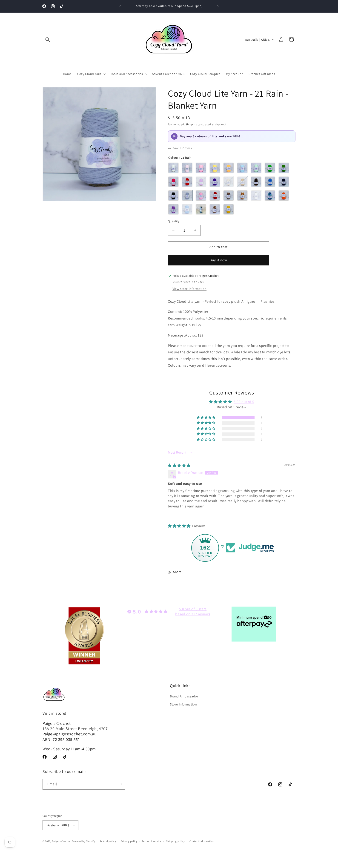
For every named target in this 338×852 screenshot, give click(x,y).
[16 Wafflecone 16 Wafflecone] (242, 181)
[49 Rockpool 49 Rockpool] (269, 195)
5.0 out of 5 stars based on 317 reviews (192, 611)
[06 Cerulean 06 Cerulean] (242, 167)
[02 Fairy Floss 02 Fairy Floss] (187, 167)
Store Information (183, 704)
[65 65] (200, 209)
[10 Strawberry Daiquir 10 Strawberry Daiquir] (173, 181)
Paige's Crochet (61, 841)
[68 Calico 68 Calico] (214, 209)
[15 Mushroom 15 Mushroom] (228, 181)
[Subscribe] (120, 784)
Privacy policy (128, 841)
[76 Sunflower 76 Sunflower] (228, 209)
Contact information (201, 841)
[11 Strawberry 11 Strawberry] (187, 181)
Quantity (173, 221)
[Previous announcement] (120, 6)
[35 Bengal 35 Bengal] (242, 195)
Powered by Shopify (83, 841)
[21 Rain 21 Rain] (187, 195)
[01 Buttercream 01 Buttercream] (173, 167)
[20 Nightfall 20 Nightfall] (173, 195)
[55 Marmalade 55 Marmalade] (283, 195)
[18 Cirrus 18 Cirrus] (269, 181)
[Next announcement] (218, 6)
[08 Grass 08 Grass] (269, 167)
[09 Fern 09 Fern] (283, 167)
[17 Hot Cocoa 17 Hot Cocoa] (256, 181)
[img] (179, 465)
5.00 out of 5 (244, 401)
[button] (48, 40)
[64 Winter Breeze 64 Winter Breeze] (187, 209)
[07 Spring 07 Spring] (256, 167)
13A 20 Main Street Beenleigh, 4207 (75, 728)
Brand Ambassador (184, 696)
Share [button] (177, 572)
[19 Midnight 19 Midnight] (283, 181)
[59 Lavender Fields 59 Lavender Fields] (173, 209)
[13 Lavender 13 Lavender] (200, 181)
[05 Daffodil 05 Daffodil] (228, 167)
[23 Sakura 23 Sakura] (200, 195)
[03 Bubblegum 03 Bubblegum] (200, 167)
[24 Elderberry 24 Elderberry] (214, 195)
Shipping (191, 124)
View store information (189, 289)
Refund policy (108, 841)
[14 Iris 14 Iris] (214, 181)
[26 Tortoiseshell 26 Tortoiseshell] (228, 195)
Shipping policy (175, 841)
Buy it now (218, 260)
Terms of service (151, 841)
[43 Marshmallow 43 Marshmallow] (256, 195)
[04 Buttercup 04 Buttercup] (214, 167)
